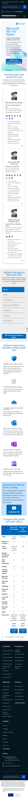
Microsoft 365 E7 (19, 660)
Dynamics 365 (18, 693)
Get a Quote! (6, 748)
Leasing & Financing (8, 732)
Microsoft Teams (19, 699)
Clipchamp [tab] (7, 320)
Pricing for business (8, 650)
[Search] (25, 7)
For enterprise (18, 664)
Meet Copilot (6, 686)
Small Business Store (6, 667)
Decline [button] (17, 795)
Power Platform (19, 696)
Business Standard (7, 657)
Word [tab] (5, 289)
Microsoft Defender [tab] (11, 305)
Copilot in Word (7, 706)
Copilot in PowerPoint (6, 713)
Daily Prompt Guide (8, 699)
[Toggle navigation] (24, 16)
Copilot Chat (6, 689)
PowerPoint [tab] (8, 300)
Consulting (5, 729)
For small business (7, 664)
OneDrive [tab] (7, 310)
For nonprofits (6, 677)
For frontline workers (18, 667)
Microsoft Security (19, 689)
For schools (6, 670)
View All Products (20, 703)
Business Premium (7, 660)
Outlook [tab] (6, 315)
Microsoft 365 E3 (19, 654)
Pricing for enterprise (17, 650)
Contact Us (14, 511)
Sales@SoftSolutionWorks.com (13, 766)
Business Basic (6, 654)
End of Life (5, 742)
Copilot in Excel (6, 709)
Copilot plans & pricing (6, 696)
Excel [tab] (5, 295)
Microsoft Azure (19, 686)
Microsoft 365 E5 (19, 657)
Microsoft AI (6, 703)
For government (7, 674)
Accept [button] (10, 795)
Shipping (5, 735)
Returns (5, 738)
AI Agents (5, 693)
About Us (5, 725)
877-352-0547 (19, 11)
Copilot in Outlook (7, 716)
